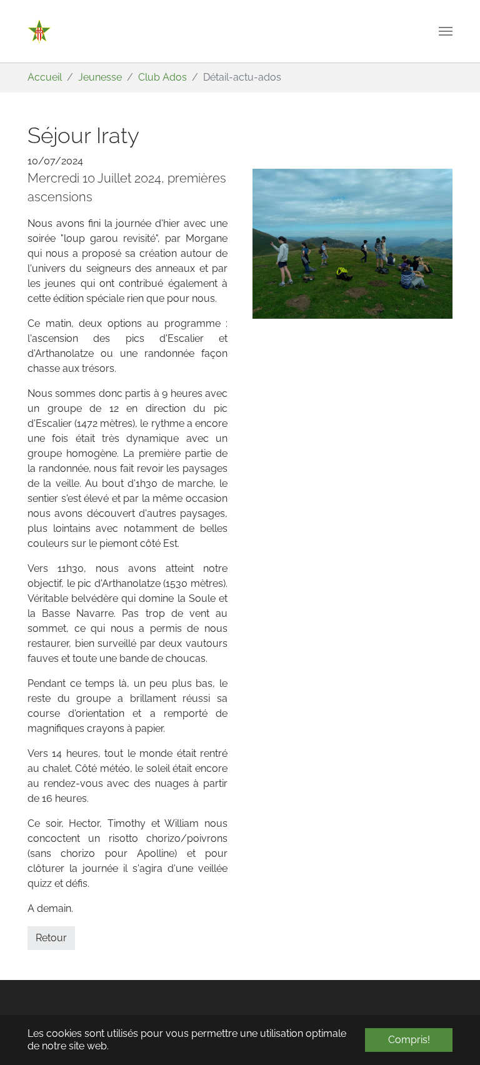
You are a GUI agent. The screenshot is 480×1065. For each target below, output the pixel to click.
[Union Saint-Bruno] (39, 31)
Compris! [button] (409, 1040)
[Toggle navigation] (445, 31)
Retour (51, 938)
